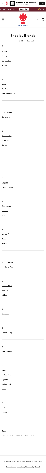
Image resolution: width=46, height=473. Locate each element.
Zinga (4, 431)
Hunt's (4, 243)
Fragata (5, 182)
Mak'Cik (5, 290)
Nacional (5, 314)
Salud (4, 370)
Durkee (4, 145)
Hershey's (5, 234)
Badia (4, 84)
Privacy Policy (21, 467)
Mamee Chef (7, 285)
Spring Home (7, 375)
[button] (2, 19)
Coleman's (6, 117)
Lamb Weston (7, 262)
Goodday (5, 210)
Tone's (4, 412)
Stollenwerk (6, 384)
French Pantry (7, 187)
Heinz (4, 239)
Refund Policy (30, 467)
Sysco (4, 389)
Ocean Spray (7, 332)
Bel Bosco (6, 89)
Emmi (4, 164)
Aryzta (4, 65)
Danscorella (7, 135)
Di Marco (5, 140)
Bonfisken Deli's (8, 93)
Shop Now (23, 9)
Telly (3, 407)
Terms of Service (11, 467)
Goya (4, 215)
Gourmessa (6, 206)
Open (42, 3)
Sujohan (5, 379)
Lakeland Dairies (8, 267)
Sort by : (22, 41)
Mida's (4, 295)
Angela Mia (6, 60)
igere (5, 56)
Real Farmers (7, 351)
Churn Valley (7, 112)
